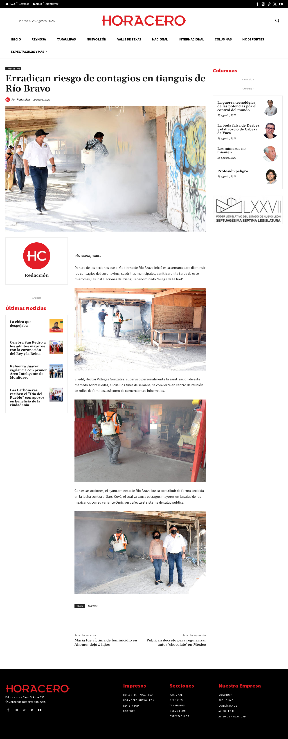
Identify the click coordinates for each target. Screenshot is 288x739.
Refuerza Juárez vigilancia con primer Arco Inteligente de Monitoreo (28, 372)
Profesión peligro (232, 171)
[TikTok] (269, 4)
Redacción (23, 99)
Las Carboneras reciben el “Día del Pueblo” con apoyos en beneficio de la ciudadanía (27, 397)
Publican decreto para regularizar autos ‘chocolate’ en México (176, 642)
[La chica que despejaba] (56, 326)
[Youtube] (281, 4)
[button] (277, 20)
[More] (201, 241)
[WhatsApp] (170, 241)
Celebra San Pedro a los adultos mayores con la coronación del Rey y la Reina (28, 348)
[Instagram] (263, 4)
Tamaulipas (13, 68)
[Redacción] (8, 99)
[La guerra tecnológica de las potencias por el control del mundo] (270, 108)
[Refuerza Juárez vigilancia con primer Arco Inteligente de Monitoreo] (56, 371)
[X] (275, 4)
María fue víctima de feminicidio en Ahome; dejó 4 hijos (105, 642)
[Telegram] (180, 241)
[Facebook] (257, 4)
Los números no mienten (231, 151)
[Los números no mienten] (270, 154)
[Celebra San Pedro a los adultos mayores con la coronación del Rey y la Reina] (56, 347)
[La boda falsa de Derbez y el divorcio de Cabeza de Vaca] (270, 131)
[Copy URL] (190, 241)
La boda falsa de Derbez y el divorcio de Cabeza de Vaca (238, 129)
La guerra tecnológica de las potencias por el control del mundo (236, 106)
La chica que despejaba (21, 324)
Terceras (92, 605)
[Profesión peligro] (270, 176)
